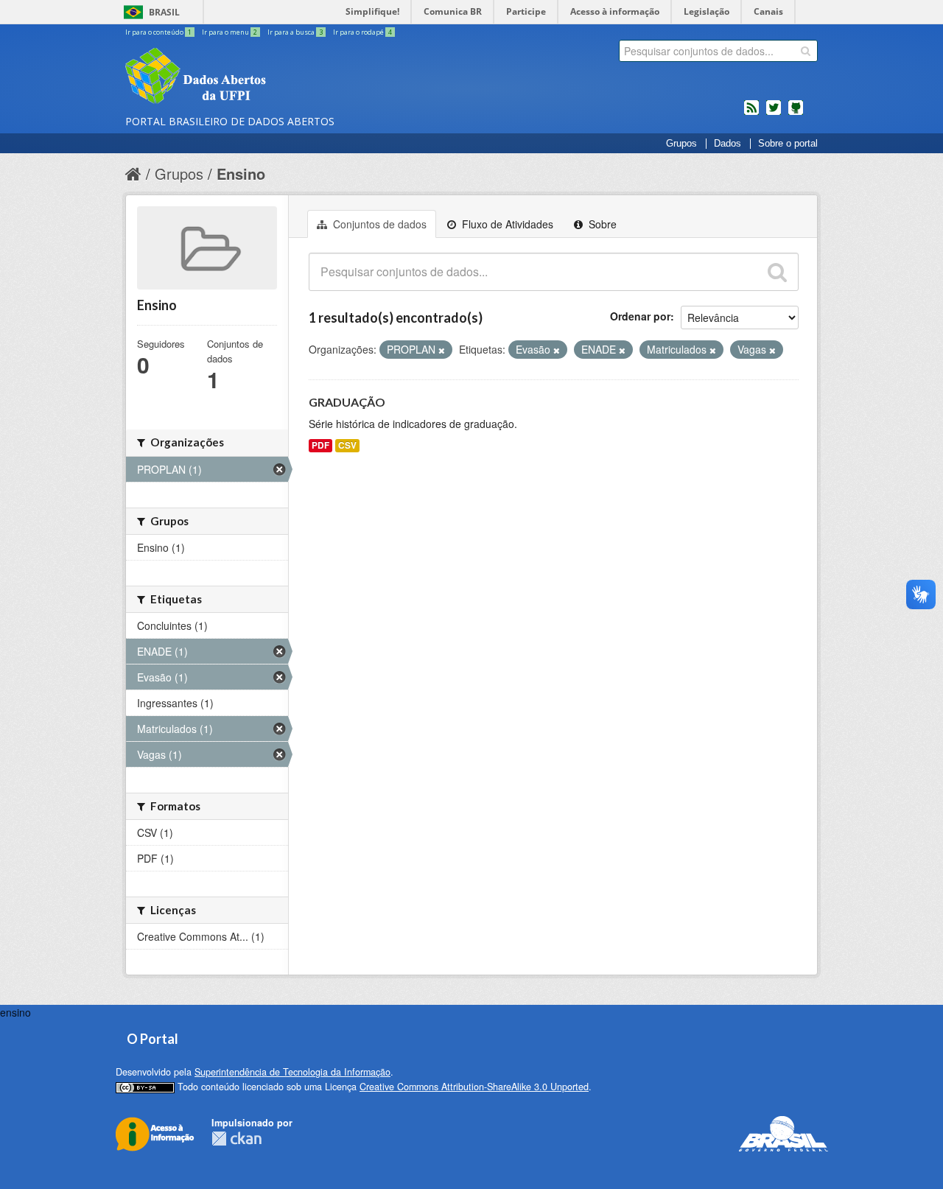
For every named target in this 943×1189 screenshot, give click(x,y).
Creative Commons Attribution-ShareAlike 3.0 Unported (474, 1086)
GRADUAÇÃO (347, 402)
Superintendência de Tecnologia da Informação (292, 1071)
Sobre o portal (788, 143)
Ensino (241, 173)
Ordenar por (640, 316)
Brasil (164, 12)
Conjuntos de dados (378, 224)
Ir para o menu (229, 32)
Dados (727, 143)
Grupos (681, 143)
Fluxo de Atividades (506, 224)
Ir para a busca (295, 32)
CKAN (236, 1138)
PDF (320, 445)
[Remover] (441, 350)
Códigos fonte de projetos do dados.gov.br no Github (795, 113)
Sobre (601, 224)
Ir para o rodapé (362, 32)
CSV (347, 445)
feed (751, 113)
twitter (773, 113)
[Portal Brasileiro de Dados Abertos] (283, 77)
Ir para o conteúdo (158, 32)
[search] (805, 50)
